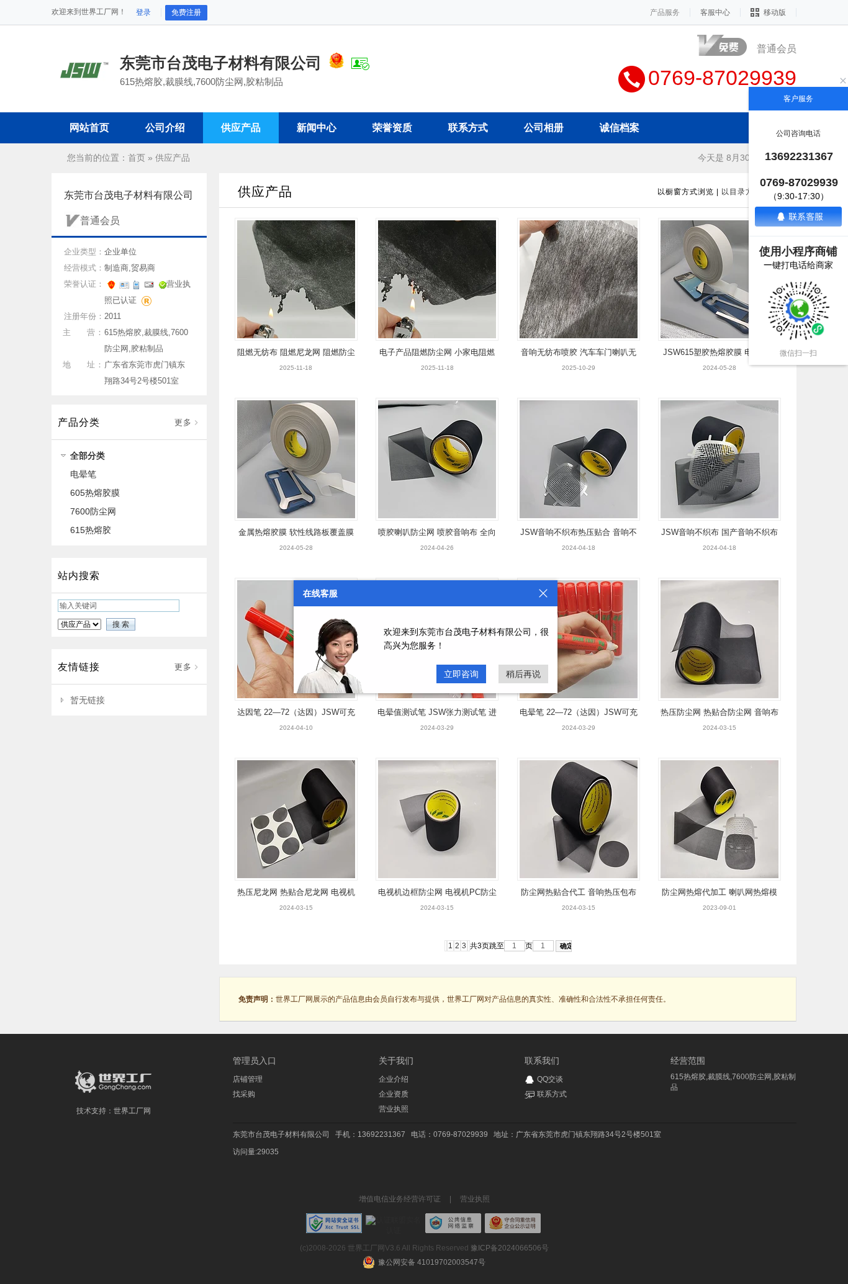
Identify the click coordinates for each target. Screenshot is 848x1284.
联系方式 (552, 1094)
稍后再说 (523, 674)
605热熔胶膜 (95, 493)
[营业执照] (336, 62)
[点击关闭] (543, 593)
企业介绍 (393, 1079)
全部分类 (87, 455)
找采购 (244, 1094)
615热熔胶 (90, 530)
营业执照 (393, 1109)
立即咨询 (461, 674)
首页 (136, 158)
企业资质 (393, 1094)
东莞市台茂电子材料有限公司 (281, 1134)
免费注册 (186, 12)
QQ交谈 (550, 1079)
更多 (183, 422)
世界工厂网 (132, 1111)
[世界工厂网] (114, 1093)
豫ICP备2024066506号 (510, 1248)
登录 (143, 12)
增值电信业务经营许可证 (400, 1199)
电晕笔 (83, 474)
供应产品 (172, 158)
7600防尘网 (93, 511)
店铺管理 (248, 1079)
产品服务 (665, 12)
